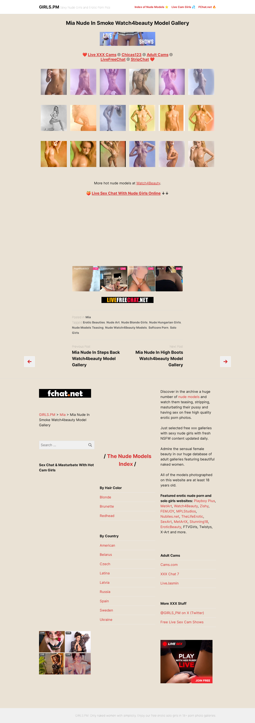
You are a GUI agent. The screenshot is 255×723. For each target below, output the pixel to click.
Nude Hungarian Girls (165, 322)
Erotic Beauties (94, 322)
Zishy (204, 506)
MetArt (166, 506)
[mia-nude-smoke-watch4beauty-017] (83, 166)
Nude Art (113, 322)
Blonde (105, 497)
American (107, 545)
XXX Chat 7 (169, 574)
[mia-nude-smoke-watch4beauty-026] (142, 166)
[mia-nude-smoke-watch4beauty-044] (54, 130)
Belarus (106, 555)
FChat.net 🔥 (207, 7)
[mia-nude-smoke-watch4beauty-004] (172, 130)
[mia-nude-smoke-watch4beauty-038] (113, 94)
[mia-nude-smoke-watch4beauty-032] (201, 166)
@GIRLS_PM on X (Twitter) (182, 613)
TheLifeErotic (192, 516)
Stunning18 (199, 522)
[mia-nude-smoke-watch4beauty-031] (172, 166)
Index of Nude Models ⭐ (151, 7)
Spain (104, 601)
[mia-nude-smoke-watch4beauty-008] (201, 130)
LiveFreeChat (113, 59)
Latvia (104, 582)
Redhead (107, 516)
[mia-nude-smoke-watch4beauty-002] (142, 130)
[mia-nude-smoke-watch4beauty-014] (54, 166)
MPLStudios (186, 511)
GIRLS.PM (49, 7)
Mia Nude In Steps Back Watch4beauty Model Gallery (96, 358)
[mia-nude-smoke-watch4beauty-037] (83, 94)
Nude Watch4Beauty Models (126, 327)
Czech (105, 564)
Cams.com (169, 565)
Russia (105, 592)
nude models (188, 397)
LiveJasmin (169, 583)
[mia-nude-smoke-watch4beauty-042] (172, 94)
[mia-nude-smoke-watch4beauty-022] (113, 166)
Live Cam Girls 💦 (183, 7)
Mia (88, 317)
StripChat (140, 59)
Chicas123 (132, 54)
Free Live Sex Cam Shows (181, 622)
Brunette (107, 506)
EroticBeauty (170, 527)
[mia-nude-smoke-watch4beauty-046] (113, 130)
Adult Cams (157, 54)
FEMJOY (167, 511)
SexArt (166, 522)
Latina (105, 573)
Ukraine (106, 620)
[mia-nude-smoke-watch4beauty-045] (83, 130)
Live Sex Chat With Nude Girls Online (126, 193)
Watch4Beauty (148, 183)
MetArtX (181, 522)
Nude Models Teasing (88, 327)
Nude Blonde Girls (134, 322)
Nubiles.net (169, 516)
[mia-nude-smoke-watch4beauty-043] (201, 94)
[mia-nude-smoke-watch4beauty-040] (142, 94)
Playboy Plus (204, 501)
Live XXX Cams (102, 54)
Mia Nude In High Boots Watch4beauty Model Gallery (159, 358)
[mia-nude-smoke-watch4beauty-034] (54, 94)
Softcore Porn (158, 327)
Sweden (106, 610)
